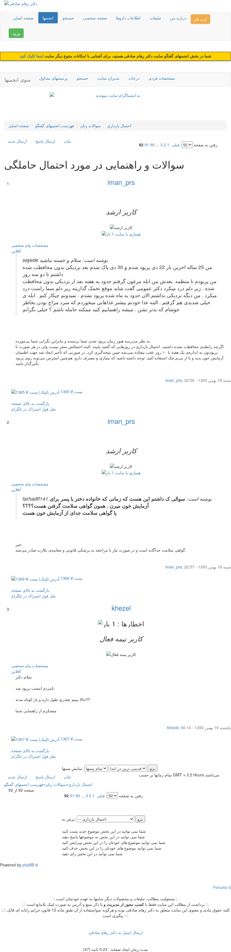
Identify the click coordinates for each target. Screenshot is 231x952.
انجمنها (48, 18)
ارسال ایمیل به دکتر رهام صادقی (115, 932)
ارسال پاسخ (45, 141)
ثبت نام (200, 19)
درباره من (178, 18)
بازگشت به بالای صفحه (30, 403)
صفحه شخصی (95, 18)
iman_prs (121, 182)
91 (147, 144)
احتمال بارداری (119, 125)
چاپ (67, 141)
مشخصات (40, 245)
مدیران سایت (108, 78)
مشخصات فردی (161, 78)
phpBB (28, 865)
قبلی (175, 144)
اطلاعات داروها (128, 18)
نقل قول (49, 409)
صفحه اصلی (23, 18)
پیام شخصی (21, 245)
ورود (16, 33)
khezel (121, 608)
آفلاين (16, 251)
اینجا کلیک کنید (32, 56)
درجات (133, 78)
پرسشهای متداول (53, 78)
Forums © (222, 887)
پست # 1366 (71, 578)
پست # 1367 (71, 739)
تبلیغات (155, 18)
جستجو (68, 18)
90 (152, 144)
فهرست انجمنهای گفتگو (54, 125)
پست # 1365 (71, 391)
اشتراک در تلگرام (26, 409)
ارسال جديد (17, 141)
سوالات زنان (90, 125)
